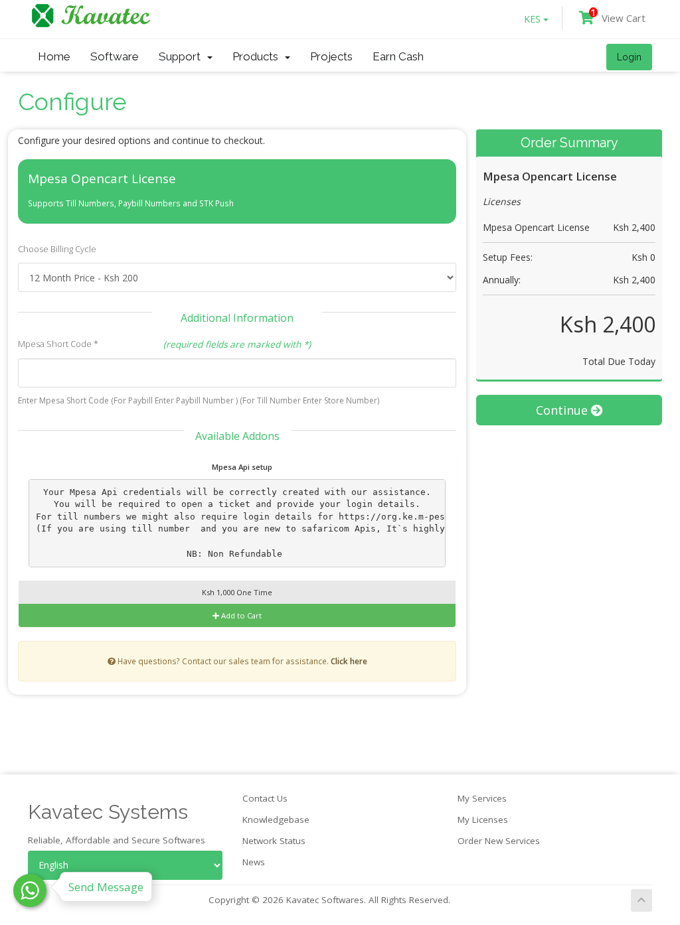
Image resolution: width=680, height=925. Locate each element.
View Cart (617, 16)
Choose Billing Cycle (57, 249)
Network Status (273, 841)
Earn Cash (398, 56)
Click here (349, 661)
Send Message (105, 886)
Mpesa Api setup (241, 467)
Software (114, 56)
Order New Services (499, 841)
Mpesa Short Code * (58, 344)
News (253, 862)
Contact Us (265, 798)
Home (54, 56)
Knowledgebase (275, 819)
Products (258, 56)
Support (182, 56)
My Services (482, 798)
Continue (563, 410)
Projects (331, 56)
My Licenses (483, 819)
